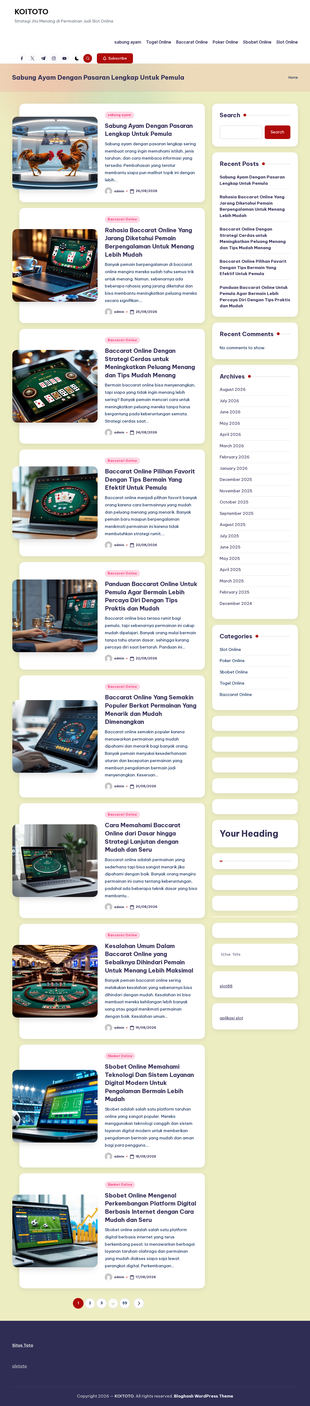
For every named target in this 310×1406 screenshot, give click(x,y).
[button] (115, 58)
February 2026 (234, 457)
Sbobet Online (120, 1056)
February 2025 (234, 592)
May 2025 (230, 558)
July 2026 (229, 400)
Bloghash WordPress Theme (203, 1396)
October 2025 (234, 502)
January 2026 (234, 468)
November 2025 (236, 491)
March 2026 (232, 445)
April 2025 (230, 569)
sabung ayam (119, 115)
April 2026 (230, 434)
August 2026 (233, 389)
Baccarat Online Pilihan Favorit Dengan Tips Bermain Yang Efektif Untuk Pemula (150, 479)
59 (124, 1303)
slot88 (226, 986)
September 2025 (237, 513)
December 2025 (236, 479)
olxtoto (19, 1366)
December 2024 (236, 603)
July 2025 (229, 536)
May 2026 (230, 423)
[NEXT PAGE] (138, 1303)
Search (230, 115)
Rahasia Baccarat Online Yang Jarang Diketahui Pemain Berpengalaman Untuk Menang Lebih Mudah (252, 206)
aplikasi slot (231, 1018)
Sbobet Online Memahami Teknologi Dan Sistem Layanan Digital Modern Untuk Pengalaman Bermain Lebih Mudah (149, 1083)
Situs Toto (230, 954)
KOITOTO (31, 11)
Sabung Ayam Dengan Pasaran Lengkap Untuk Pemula (252, 180)
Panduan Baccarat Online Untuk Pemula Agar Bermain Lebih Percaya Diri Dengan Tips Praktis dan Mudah (255, 297)
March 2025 (232, 581)
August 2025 (233, 524)
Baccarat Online (122, 219)
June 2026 (230, 412)
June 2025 (230, 547)
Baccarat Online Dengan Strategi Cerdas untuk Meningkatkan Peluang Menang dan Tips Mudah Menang (253, 238)
